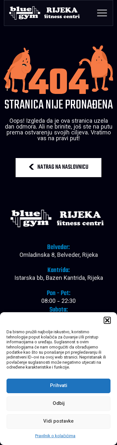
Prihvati (58, 386)
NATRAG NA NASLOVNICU (62, 167)
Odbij (59, 403)
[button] (107, 320)
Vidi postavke (58, 421)
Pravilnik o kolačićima (55, 436)
